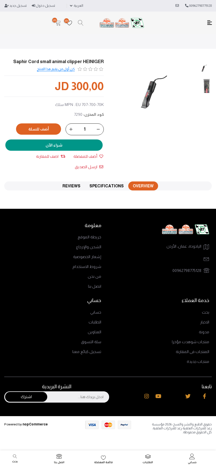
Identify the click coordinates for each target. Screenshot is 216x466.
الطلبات (95, 322)
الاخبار (204, 322)
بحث (205, 312)
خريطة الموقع (89, 237)
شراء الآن (54, 145)
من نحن (94, 276)
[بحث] (81, 23)
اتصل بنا (94, 286)
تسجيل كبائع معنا (86, 351)
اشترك (26, 396)
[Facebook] (204, 396)
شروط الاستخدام (87, 266)
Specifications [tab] (106, 186)
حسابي (95, 312)
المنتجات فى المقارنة (192, 351)
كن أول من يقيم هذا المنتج (56, 69)
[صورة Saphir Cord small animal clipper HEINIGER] (204, 68)
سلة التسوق (91, 341)
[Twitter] (188, 396)
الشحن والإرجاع (88, 247)
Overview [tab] (143, 186)
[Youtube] (158, 396)
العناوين (94, 332)
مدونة (204, 332)
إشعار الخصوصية (87, 256)
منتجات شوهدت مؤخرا (190, 341)
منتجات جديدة (198, 361)
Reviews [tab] (71, 186)
